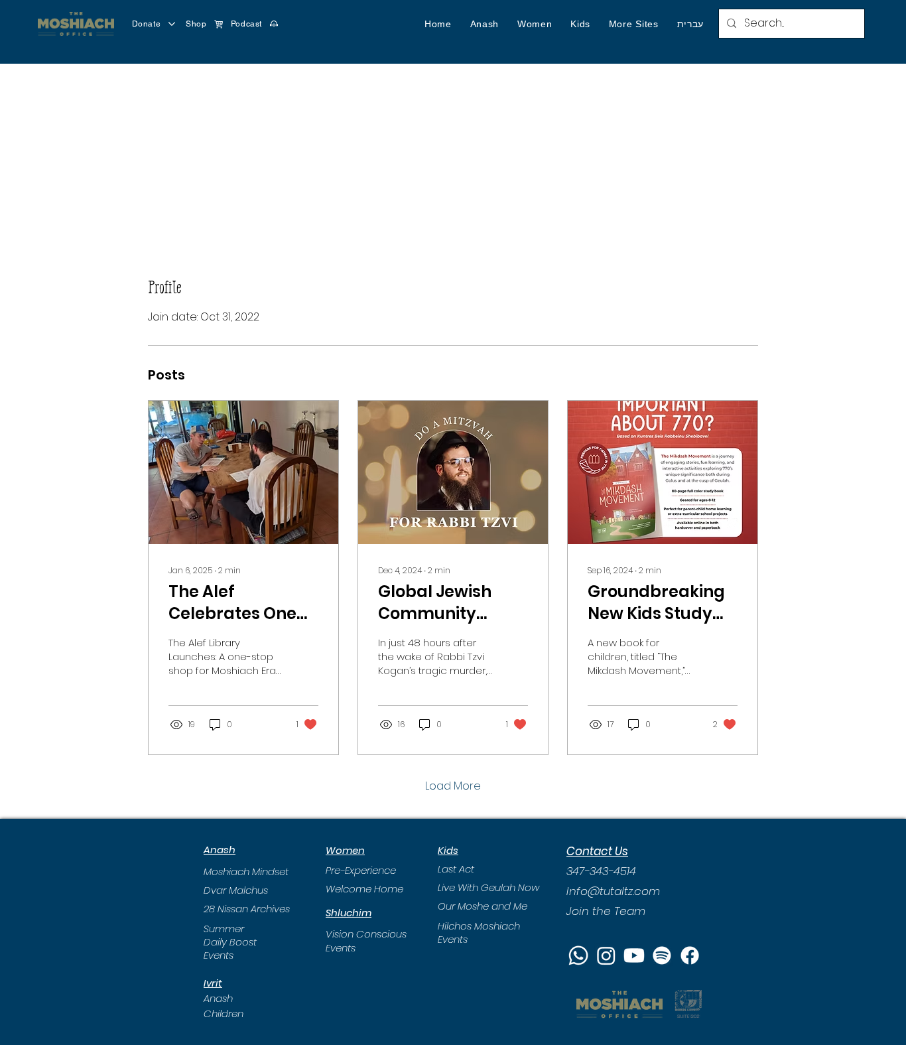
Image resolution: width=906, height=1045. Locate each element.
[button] (484, 24)
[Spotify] (662, 955)
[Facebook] (690, 955)
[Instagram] (606, 955)
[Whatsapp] (578, 955)
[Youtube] (634, 955)
